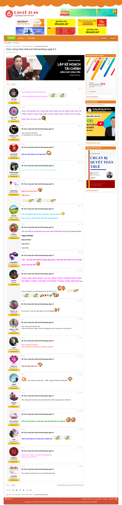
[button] (25, 38)
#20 (81, 466)
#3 (81, 125)
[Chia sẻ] (79, 89)
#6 (81, 181)
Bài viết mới (8, 43)
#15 (81, 374)
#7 (81, 205)
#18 (81, 429)
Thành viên (30, 38)
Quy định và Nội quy (87, 499)
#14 (81, 356)
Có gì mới (20, 38)
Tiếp (13, 84)
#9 (81, 252)
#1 (81, 89)
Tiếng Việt (9, 499)
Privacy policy (97, 499)
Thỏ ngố (9, 52)
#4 (81, 144)
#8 (81, 224)
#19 (81, 448)
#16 (81, 392)
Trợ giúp (105, 499)
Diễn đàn (11, 38)
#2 (81, 107)
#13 (81, 337)
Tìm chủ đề (16, 43)
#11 (81, 301)
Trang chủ (111, 499)
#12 (81, 319)
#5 (81, 162)
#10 (81, 270)
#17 (81, 411)
